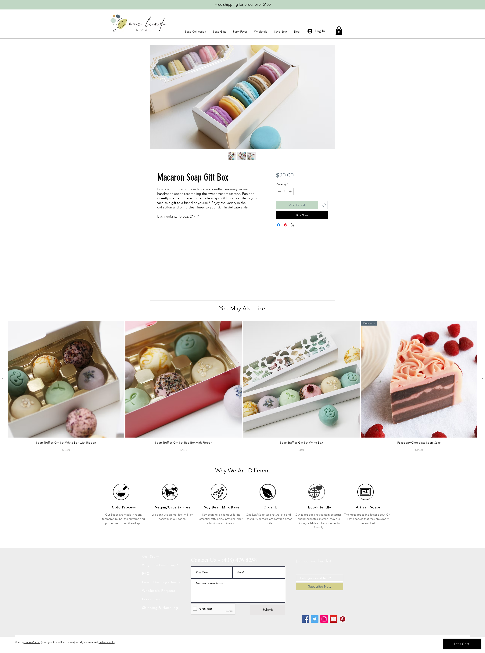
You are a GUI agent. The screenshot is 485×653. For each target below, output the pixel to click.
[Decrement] (279, 191)
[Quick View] (66, 379)
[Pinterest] (342, 619)
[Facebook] (305, 619)
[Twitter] (314, 619)
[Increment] (290, 191)
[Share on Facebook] (278, 225)
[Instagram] (324, 619)
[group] (242, 386)
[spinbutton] (284, 191)
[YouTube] (333, 619)
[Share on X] (293, 225)
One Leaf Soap (31, 642)
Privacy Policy (107, 642)
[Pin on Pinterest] (285, 225)
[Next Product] (482, 379)
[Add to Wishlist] (324, 205)
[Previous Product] (2, 379)
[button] (196, 31)
